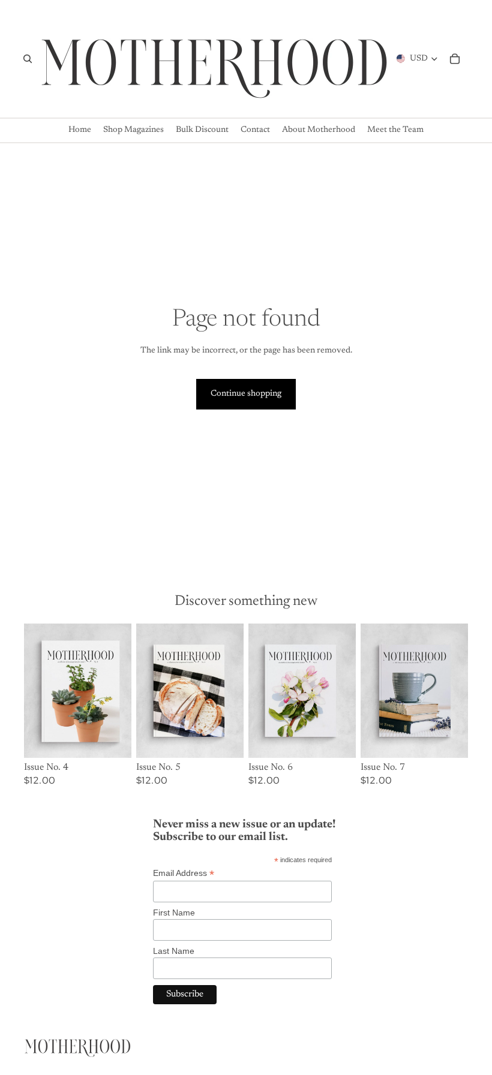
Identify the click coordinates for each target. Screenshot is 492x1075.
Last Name (173, 951)
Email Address (183, 873)
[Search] (27, 59)
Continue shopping (246, 394)
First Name (174, 912)
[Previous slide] (37, 690)
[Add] (113, 739)
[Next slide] (118, 690)
